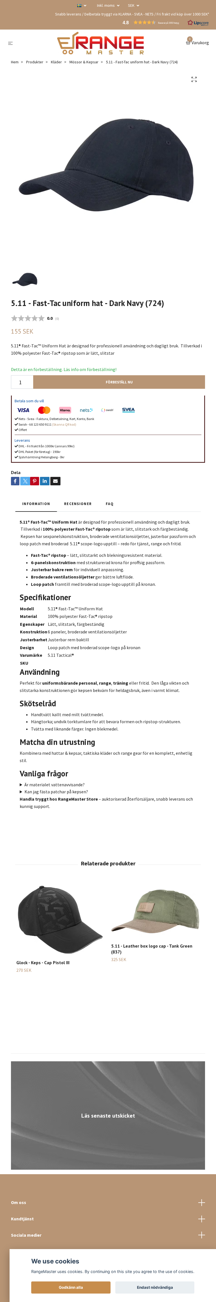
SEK (131, 5)
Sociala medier (26, 1235)
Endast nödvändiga (155, 1287)
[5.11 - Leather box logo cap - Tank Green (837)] (155, 910)
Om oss (18, 1202)
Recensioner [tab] (78, 503)
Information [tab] (36, 503)
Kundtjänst (22, 1218)
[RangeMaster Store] (100, 43)
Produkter (34, 61)
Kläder (56, 61)
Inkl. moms (106, 5)
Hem (15, 61)
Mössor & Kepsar (83, 61)
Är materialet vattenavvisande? (54, 784)
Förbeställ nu (119, 382)
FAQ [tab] (110, 503)
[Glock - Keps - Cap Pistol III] (60, 918)
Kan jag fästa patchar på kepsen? (56, 791)
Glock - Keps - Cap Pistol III (42, 962)
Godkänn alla (71, 1287)
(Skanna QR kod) (64, 424)
